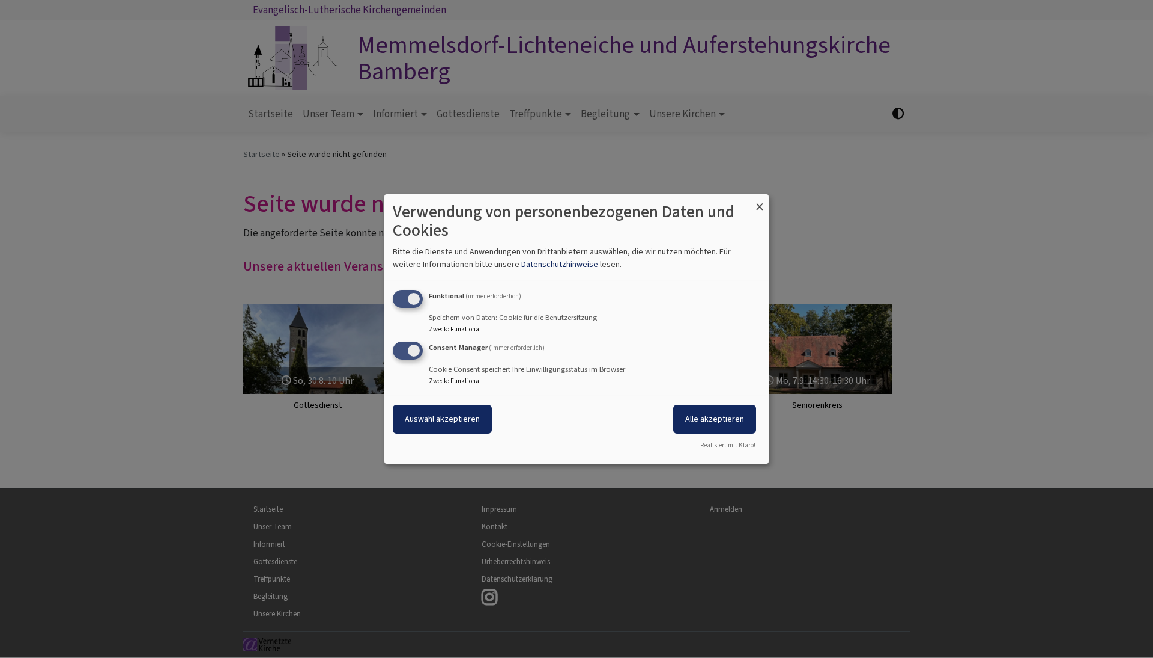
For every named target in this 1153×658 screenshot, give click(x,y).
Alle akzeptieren (714, 419)
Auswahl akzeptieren (442, 419)
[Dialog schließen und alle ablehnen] (760, 201)
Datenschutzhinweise (559, 264)
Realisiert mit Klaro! (727, 445)
